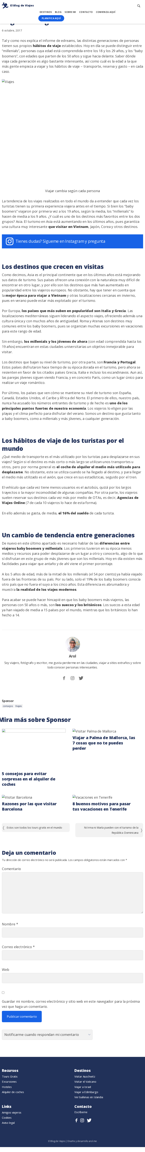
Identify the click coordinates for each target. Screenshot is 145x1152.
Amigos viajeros (11, 1112)
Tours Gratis (10, 1076)
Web (5, 969)
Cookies (7, 1117)
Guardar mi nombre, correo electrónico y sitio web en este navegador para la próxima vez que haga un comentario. (71, 1004)
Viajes (18, 706)
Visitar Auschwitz (84, 1076)
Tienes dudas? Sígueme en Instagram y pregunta (60, 241)
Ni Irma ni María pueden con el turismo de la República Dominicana (111, 830)
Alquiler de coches (13, 1092)
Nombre (10, 924)
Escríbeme (80, 1112)
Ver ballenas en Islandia (88, 1097)
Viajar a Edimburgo (86, 1092)
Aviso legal (8, 1123)
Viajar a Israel (82, 1087)
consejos (8, 706)
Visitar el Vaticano (85, 1081)
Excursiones (9, 1081)
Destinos (46, 12)
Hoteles (7, 1087)
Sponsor (8, 701)
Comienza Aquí (106, 12)
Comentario (11, 868)
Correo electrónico (18, 947)
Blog (58, 12)
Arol (72, 656)
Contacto (86, 12)
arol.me (93, 1141)
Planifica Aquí (51, 18)
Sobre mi (70, 12)
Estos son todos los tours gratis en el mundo (34, 827)
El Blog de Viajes (57, 1141)
